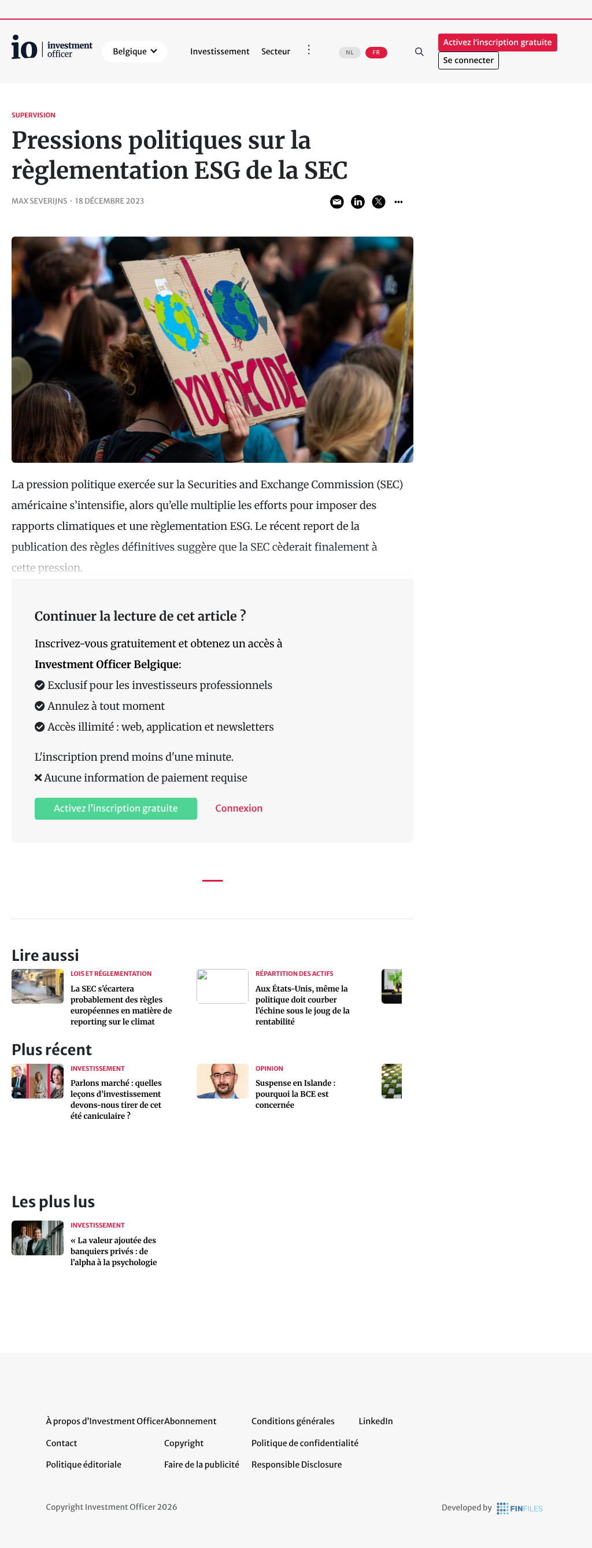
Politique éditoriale (83, 1464)
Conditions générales (293, 1421)
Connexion (239, 808)
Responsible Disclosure (296, 1464)
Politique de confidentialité (304, 1443)
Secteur (275, 51)
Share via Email (337, 202)
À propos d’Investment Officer (105, 1421)
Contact (61, 1443)
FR (376, 52)
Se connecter (468, 60)
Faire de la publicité (201, 1464)
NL (350, 52)
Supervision (34, 116)
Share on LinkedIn (358, 202)
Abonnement (190, 1421)
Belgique (130, 51)
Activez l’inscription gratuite (497, 42)
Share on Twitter (379, 202)
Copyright (184, 1443)
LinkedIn (375, 1421)
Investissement (220, 51)
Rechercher (420, 51)
